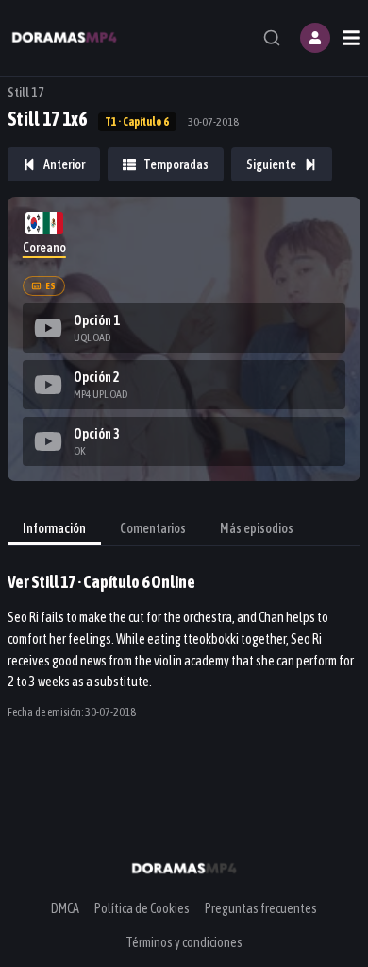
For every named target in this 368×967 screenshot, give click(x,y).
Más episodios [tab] (256, 528)
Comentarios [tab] (153, 528)
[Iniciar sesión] (315, 38)
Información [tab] (54, 528)
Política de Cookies (142, 908)
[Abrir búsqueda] (272, 38)
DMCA (65, 908)
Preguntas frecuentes (261, 908)
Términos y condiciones (184, 942)
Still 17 (26, 92)
